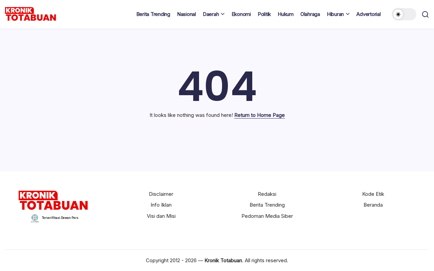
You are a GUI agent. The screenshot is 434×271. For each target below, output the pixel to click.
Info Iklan (161, 205)
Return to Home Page (259, 115)
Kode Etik (373, 194)
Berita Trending (267, 205)
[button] (404, 14)
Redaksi (267, 194)
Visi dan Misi (161, 216)
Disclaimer (161, 194)
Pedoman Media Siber (267, 216)
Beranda (373, 205)
